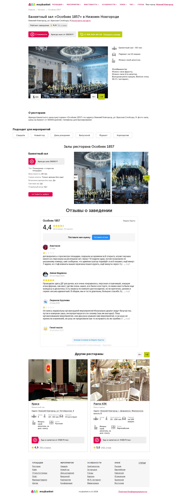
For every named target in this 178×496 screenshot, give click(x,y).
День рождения (62, 135)
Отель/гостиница (39, 473)
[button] (94, 97)
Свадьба (20, 135)
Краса (35, 403)
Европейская (120, 470)
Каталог (41, 10)
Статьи (140, 4)
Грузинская (119, 480)
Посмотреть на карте (81, 21)
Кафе (34, 470)
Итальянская (120, 476)
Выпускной (84, 135)
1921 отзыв (106, 448)
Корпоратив (123, 135)
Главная (31, 10)
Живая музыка (93, 483)
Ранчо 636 (100, 403)
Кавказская (119, 473)
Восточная (119, 483)
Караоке (90, 476)
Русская (118, 466)
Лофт (34, 476)
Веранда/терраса (39, 480)
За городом (92, 470)
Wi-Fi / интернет (94, 480)
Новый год (39, 135)
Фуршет (103, 135)
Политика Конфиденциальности (132, 492)
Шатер (35, 483)
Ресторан (36, 466)
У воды (90, 473)
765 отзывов (45, 448)
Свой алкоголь (93, 466)
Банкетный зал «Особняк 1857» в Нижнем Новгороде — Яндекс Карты (89, 345)
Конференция (66, 483)
